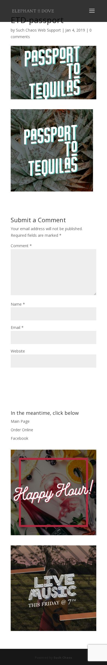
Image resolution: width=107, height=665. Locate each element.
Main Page (20, 421)
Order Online (22, 429)
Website (18, 351)
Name (18, 304)
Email (17, 327)
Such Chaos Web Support (38, 30)
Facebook (19, 438)
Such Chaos (63, 657)
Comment (21, 245)
